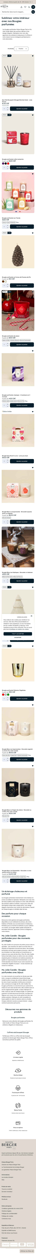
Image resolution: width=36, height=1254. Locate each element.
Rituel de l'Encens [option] (18, 576)
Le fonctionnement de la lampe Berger (13, 1167)
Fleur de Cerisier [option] (6, 517)
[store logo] (4, 7)
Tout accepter (18, 633)
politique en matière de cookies (20, 629)
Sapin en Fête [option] (6, 340)
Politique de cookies (7, 1216)
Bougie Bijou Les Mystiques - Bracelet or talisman (17, 572)
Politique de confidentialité (9, 1213)
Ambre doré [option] (13, 401)
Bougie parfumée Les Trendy (11, 218)
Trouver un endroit (7, 1189)
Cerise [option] (4, 222)
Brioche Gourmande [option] (25, 340)
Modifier (17, 637)
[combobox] (18, 12)
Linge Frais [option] (13, 755)
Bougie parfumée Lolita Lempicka (13, 159)
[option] (3, 163)
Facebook (4, 1199)
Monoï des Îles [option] (6, 755)
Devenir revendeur (7, 1191)
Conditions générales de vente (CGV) (12, 1208)
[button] (31, 2)
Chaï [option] (8, 222)
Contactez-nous (6, 1218)
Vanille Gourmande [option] (22, 755)
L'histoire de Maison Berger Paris (11, 1164)
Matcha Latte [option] (6, 401)
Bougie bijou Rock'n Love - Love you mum (15, 456)
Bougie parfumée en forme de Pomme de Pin (16, 277)
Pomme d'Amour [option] (15, 340)
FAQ (3, 1180)
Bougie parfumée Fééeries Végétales (14, 690)
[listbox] (18, 163)
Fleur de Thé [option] (21, 401)
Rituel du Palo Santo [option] (7, 576)
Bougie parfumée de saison (10, 336)
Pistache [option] (13, 222)
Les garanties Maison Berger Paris (11, 1169)
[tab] (27, 1251)
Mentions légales (6, 1211)
